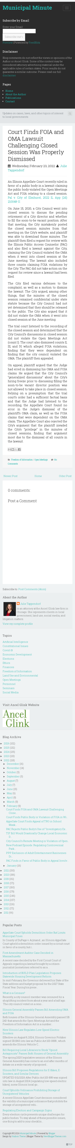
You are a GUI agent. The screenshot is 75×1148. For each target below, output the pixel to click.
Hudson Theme (18, 1136)
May (9, 793)
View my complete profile (18, 623)
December (13, 763)
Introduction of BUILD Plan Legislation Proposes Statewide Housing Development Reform (32, 974)
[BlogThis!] (12, 449)
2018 (6, 883)
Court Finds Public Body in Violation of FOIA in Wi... (37, 817)
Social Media (10, 692)
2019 (6, 879)
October (11, 772)
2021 (6, 870)
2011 (6, 912)
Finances (8, 667)
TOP (70, 1144)
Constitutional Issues (15, 646)
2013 (6, 904)
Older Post (65, 476)
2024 (6, 752)
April (10, 797)
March (11, 801)
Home (9, 90)
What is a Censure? (14, 993)
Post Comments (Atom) (32, 589)
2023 (6, 756)
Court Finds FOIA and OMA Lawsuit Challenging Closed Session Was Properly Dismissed (36, 145)
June (10, 789)
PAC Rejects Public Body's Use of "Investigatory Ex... (36, 829)
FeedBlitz (34, 42)
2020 (6, 874)
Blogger (52, 1133)
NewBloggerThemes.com (55, 1136)
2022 (6, 760)
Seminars (8, 688)
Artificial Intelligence (15, 641)
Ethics (6, 663)
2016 (6, 891)
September (13, 776)
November (13, 768)
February (12, 806)
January (12, 865)
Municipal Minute (27, 7)
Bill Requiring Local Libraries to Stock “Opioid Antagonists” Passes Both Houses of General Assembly (36, 1051)
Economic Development (17, 654)
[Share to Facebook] (19, 449)
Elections (8, 658)
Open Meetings (41, 459)
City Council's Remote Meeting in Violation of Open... (37, 841)
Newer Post (10, 476)
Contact (10, 101)
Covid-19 (8, 650)
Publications (13, 97)
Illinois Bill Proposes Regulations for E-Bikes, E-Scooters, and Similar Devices (32, 1072)
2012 (6, 908)
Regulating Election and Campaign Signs (27, 1110)
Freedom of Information (22, 459)
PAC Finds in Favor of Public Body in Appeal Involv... (37, 860)
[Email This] (9, 449)
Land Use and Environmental (20, 675)
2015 (6, 895)
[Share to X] (16, 449)
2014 (6, 900)
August (11, 780)
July (9, 785)
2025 (6, 747)
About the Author (15, 94)
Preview (8, 42)
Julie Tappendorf (30, 603)
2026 (6, 743)
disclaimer (9, 75)
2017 (6, 887)
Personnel (9, 684)
